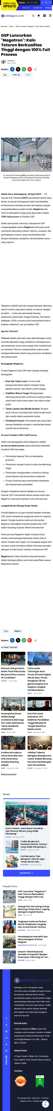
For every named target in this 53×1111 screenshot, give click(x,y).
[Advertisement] (26, 107)
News (11, 26)
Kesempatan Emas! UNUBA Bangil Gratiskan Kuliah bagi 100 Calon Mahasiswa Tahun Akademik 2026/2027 (12, 721)
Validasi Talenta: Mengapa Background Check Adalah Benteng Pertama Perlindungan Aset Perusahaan (39, 758)
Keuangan (24, 865)
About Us (25, 8)
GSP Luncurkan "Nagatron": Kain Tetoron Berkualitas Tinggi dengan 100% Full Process (32, 894)
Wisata (8, 837)
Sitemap (48, 8)
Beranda (4, 26)
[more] (35, 69)
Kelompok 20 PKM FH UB (27, 945)
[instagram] (6, 1031)
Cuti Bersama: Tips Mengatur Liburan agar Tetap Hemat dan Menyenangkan (32, 859)
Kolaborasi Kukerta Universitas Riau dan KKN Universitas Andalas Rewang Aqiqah (12, 758)
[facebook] (12, 69)
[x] (18, 69)
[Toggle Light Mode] (38, 15)
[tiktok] (6, 1044)
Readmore (25, 873)
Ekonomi (21, 960)
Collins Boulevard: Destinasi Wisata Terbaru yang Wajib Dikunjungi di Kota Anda (33, 844)
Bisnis (30, 768)
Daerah (4, 681)
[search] (33, 16)
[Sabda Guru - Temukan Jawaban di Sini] (12, 15)
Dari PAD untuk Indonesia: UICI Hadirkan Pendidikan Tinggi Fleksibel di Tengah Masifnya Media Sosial (38, 721)
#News (17, 631)
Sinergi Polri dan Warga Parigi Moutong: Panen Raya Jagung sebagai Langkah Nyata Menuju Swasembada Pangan (34, 909)
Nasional (21, 930)
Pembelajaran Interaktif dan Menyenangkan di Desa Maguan (33, 939)
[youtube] (6, 1038)
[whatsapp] (24, 69)
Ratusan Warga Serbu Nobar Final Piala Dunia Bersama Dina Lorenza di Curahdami (13, 673)
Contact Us (37, 8)
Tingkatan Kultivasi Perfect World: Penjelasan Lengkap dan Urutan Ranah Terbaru (32, 924)
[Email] (29, 69)
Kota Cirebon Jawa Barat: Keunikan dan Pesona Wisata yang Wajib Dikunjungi (24, 831)
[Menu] (44, 15)
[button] (20, 86)
